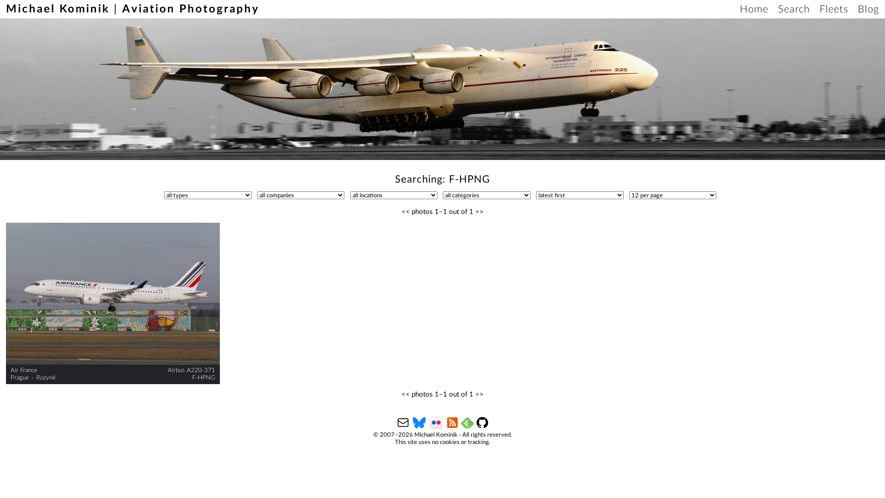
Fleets (834, 9)
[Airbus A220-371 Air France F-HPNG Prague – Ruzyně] (112, 294)
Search (794, 9)
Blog (868, 9)
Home (754, 9)
